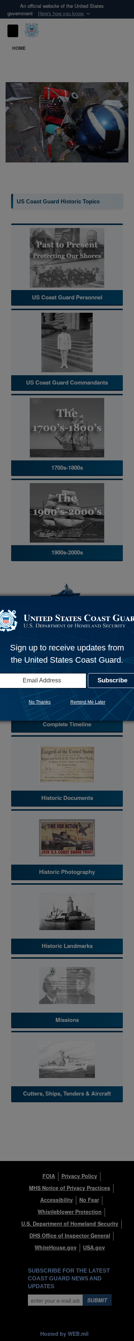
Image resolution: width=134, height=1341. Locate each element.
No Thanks (40, 702)
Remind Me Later (87, 702)
